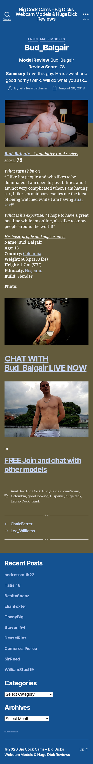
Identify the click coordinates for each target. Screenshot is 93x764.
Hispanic (33, 270)
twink (35, 501)
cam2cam (71, 491)
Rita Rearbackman (33, 88)
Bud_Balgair (17, 153)
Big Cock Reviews (9, 731)
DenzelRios (15, 638)
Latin (33, 39)
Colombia (32, 253)
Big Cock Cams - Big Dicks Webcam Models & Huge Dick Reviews (46, 14)
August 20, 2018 (71, 88)
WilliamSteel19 (19, 669)
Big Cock (33, 491)
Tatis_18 (13, 585)
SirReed (12, 659)
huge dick (73, 496)
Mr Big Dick (15, 731)
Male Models (52, 39)
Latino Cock (20, 501)
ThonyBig (14, 617)
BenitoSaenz (17, 595)
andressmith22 (19, 574)
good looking (38, 496)
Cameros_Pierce (21, 648)
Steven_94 (15, 627)
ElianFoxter (15, 606)
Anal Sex (18, 491)
